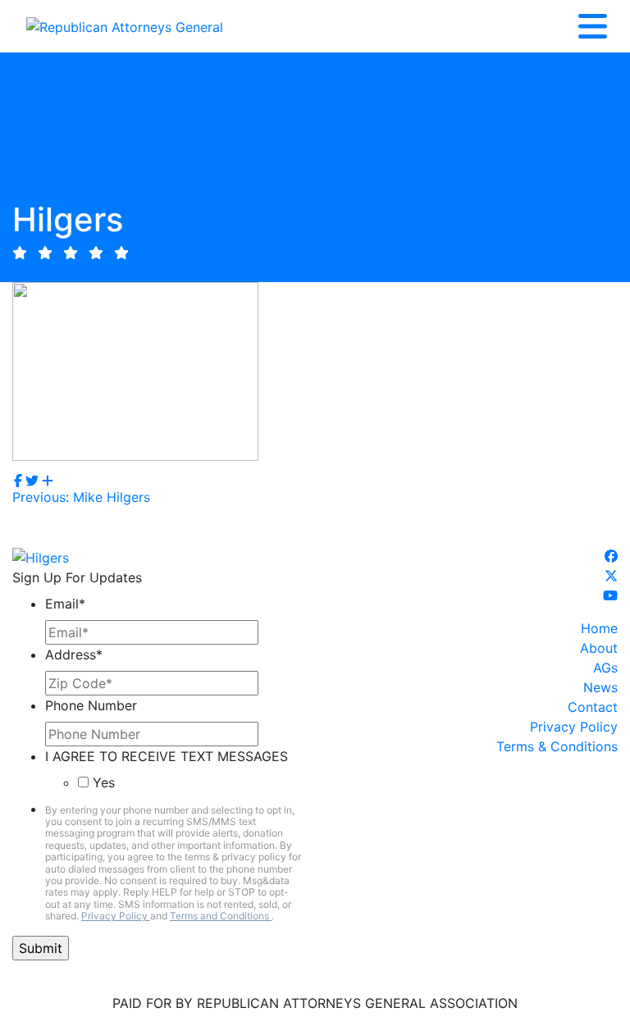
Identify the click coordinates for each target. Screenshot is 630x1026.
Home (599, 628)
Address (74, 654)
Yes (104, 782)
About (599, 648)
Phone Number (91, 705)
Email (65, 603)
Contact (593, 707)
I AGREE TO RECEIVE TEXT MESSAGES (166, 756)
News (600, 687)
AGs (605, 667)
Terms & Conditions (557, 746)
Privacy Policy (115, 916)
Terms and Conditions (221, 916)
